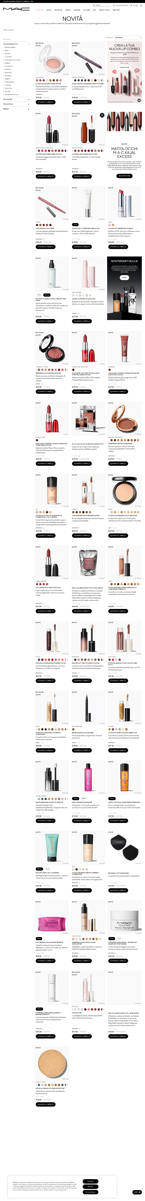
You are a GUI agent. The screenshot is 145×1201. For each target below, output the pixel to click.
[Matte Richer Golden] (135, 440)
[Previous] (73, 80)
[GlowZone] (53, 80)
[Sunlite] (90, 512)
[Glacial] (80, 939)
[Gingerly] (62, 370)
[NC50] (111, 584)
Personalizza (90, 1192)
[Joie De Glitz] (49, 1085)
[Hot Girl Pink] (40, 584)
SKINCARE (77, 10)
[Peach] (119, 729)
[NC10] (55, 729)
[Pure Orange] (126, 729)
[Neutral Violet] (113, 729)
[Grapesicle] (42, 659)
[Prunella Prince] (75, 80)
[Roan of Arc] (37, 440)
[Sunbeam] (83, 512)
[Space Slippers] (90, 939)
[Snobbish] (88, 1009)
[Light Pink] (123, 729)
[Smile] (109, 225)
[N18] (43, 512)
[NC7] (73, 869)
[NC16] (131, 512)
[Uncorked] (85, 659)
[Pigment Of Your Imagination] (55, 150)
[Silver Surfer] (39, 799)
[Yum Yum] (66, 659)
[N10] (50, 512)
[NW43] (66, 729)
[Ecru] (98, 80)
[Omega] (88, 659)
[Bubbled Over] (86, 939)
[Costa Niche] (88, 80)
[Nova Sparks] (76, 295)
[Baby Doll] (113, 225)
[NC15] (128, 512)
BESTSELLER (58, 10)
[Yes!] (45, 659)
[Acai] (37, 225)
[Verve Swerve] (37, 584)
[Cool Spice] (40, 225)
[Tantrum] (52, 659)
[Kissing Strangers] (49, 150)
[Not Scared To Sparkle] (66, 799)
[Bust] (66, 1085)
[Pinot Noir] (75, 659)
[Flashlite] (80, 512)
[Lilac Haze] (100, 939)
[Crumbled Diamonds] (62, 799)
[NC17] (135, 512)
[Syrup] (47, 225)
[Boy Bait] (59, 659)
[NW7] (83, 869)
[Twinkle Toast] (92, 80)
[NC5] (118, 512)
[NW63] (47, 512)
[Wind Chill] (47, 80)
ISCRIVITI (124, 277)
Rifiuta (90, 1186)
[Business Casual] (85, 150)
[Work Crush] (62, 150)
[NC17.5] (121, 584)
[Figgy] (66, 150)
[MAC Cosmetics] (16, 9)
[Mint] (116, 729)
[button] (137, 1192)
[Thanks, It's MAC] (52, 150)
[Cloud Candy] (43, 80)
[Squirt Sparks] (90, 295)
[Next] (103, 80)
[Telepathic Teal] (42, 799)
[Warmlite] (86, 512)
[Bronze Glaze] (93, 939)
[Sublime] (85, 1009)
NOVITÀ (48, 10)
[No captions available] (124, 288)
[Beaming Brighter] (59, 799)
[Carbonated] (49, 659)
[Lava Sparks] (73, 295)
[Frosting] (116, 659)
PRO (94, 10)
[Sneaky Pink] (98, 150)
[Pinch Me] (49, 370)
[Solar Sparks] (83, 295)
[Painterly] (78, 659)
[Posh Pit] (75, 150)
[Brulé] (92, 659)
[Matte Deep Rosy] (131, 440)
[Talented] (95, 1009)
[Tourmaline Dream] (45, 799)
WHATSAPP (116, 10)
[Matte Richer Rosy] (115, 440)
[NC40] (115, 584)
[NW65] (125, 584)
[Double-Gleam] (76, 939)
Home (5, 30)
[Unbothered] (43, 584)
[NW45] (131, 584)
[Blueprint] (62, 1085)
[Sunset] (73, 512)
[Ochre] (109, 729)
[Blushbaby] (55, 370)
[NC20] (39, 729)
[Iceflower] (102, 80)
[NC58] (52, 729)
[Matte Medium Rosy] (118, 440)
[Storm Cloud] (78, 80)
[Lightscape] (73, 939)
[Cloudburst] (50, 80)
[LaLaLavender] (42, 370)
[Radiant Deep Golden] (128, 440)
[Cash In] (39, 1085)
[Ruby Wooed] (59, 370)
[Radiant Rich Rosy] (111, 440)
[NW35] (62, 729)
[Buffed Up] (95, 659)
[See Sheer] (82, 150)
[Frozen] (75, 1009)
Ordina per (109, 37)
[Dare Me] (47, 584)
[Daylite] (76, 512)
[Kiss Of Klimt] (52, 1085)
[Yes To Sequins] (45, 1085)
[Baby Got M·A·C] (102, 659)
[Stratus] (60, 80)
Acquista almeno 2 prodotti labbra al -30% (18, 1)
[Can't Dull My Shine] (59, 150)
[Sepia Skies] (57, 80)
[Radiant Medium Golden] (138, 440)
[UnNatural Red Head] (73, 370)
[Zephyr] (78, 1009)
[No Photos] (45, 150)
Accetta (90, 1181)
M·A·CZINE (86, 10)
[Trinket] (95, 150)
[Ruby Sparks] (80, 295)
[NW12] (111, 512)
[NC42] (135, 584)
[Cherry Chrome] (83, 939)
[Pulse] (39, 659)
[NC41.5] (115, 512)
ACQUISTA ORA (124, 67)
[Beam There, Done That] (39, 150)
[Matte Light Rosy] (125, 440)
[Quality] (102, 1009)
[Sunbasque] (66, 370)
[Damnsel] (109, 370)
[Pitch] (95, 80)
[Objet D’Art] (59, 1085)
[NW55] (118, 584)
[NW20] (128, 584)
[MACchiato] (43, 225)
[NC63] (45, 729)
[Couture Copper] (55, 1085)
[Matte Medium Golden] (121, 440)
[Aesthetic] (109, 659)
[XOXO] (92, 150)
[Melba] (45, 370)
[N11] (37, 512)
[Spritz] (113, 659)
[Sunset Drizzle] (40, 80)
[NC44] (138, 584)
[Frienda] (42, 150)
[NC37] (59, 729)
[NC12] (125, 512)
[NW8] (86, 869)
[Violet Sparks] (86, 295)
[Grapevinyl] (88, 150)
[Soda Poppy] (102, 150)
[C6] (121, 512)
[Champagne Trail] (55, 799)
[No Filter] (52, 370)
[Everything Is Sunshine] (52, 799)
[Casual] (119, 659)
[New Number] (85, 80)
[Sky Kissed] (37, 80)
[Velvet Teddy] (82, 659)
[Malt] (55, 659)
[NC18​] (138, 512)
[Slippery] (62, 659)
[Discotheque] (42, 1085)
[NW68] (42, 729)
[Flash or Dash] (49, 799)
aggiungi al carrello (45, 102)
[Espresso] (98, 659)
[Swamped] (82, 80)
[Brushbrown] (73, 729)
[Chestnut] (50, 225)
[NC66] (76, 869)
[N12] (40, 512)
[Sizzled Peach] (78, 150)
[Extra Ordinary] (96, 939)
